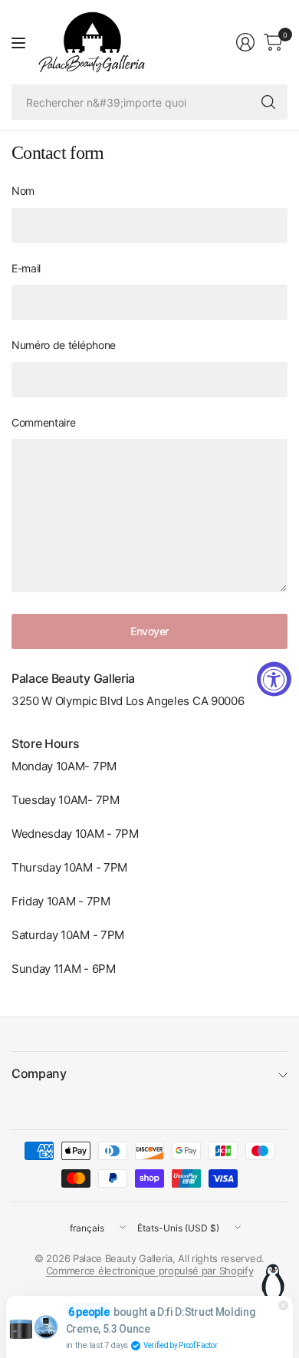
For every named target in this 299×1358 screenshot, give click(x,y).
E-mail (26, 268)
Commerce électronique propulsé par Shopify (150, 1270)
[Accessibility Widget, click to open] (274, 679)
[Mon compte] (245, 42)
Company (39, 1073)
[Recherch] (268, 102)
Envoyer (149, 631)
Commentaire (43, 422)
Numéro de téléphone (64, 344)
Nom (23, 190)
